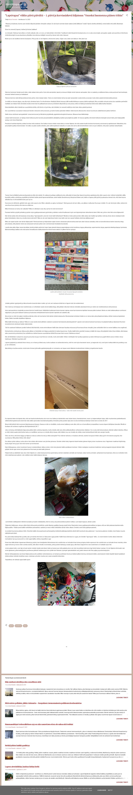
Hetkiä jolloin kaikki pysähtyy (17, 745)
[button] (127, 15)
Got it (110, 790)
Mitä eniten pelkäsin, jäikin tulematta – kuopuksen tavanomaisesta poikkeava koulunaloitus (43, 703)
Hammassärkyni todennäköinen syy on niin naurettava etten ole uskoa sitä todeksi (39, 724)
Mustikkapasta (14, 4)
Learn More (101, 790)
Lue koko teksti (122, 697)
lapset (11, 626)
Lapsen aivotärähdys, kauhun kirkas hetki (22, 767)
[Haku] (130, 5)
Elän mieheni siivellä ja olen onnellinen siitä (23, 682)
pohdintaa (18, 626)
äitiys (25, 626)
